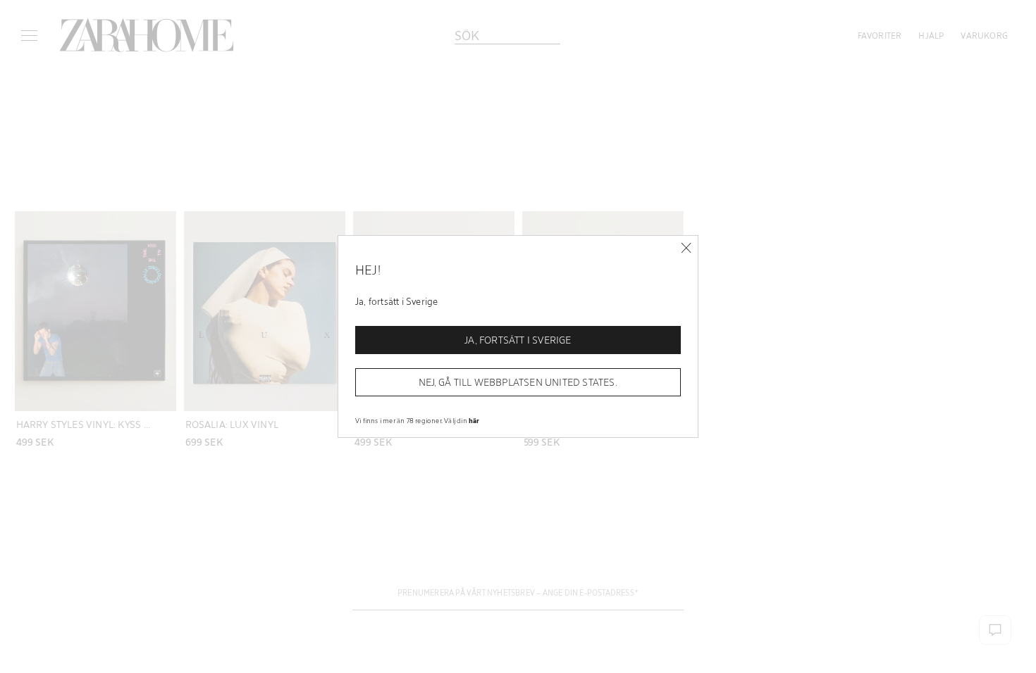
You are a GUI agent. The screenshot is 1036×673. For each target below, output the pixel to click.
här (474, 420)
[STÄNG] (686, 248)
